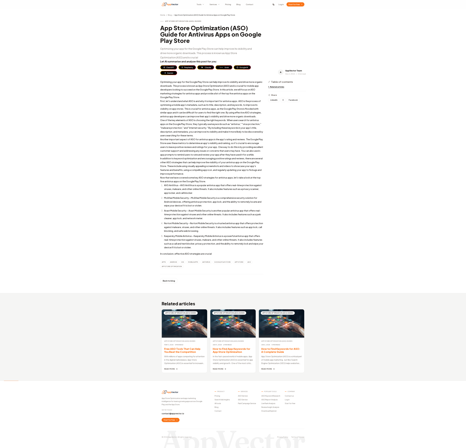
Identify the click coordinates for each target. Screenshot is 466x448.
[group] (168, 67)
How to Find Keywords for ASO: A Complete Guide (280, 350)
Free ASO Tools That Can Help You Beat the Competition (182, 350)
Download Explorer (269, 411)
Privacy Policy (282, 437)
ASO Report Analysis (269, 399)
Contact (249, 4)
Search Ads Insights (222, 399)
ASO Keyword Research (270, 396)
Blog (238, 4)
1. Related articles (276, 87)
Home (162, 15)
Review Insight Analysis (270, 407)
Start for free (294, 4)
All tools (218, 403)
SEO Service (243, 399)
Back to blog (169, 280)
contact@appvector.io (173, 413)
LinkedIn (273, 100)
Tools (199, 4)
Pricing (228, 4)
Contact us (289, 396)
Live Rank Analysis (268, 403)
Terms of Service (297, 437)
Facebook (293, 100)
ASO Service (243, 396)
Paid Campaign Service (247, 403)
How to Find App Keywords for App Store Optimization (231, 350)
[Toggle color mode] (274, 4)
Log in (281, 4)
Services (213, 4)
